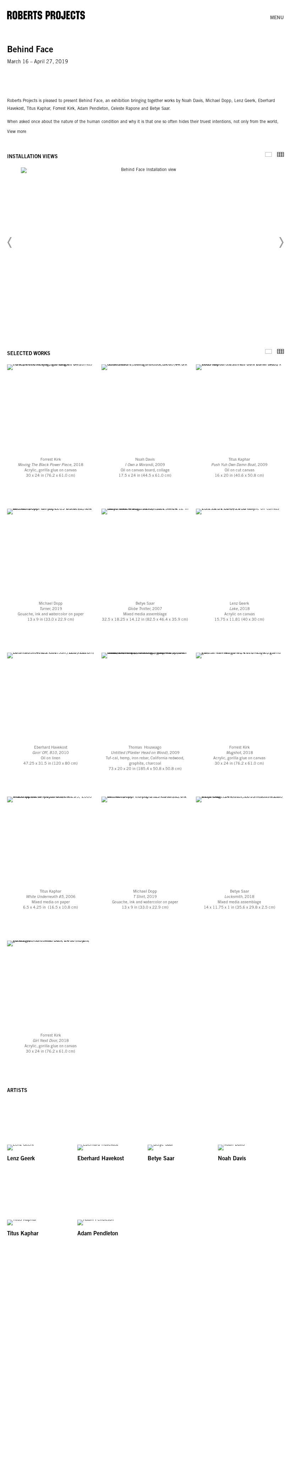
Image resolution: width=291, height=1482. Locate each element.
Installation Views (268, 154)
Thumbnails (280, 154)
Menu (277, 18)
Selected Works (268, 351)
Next (281, 242)
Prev (10, 242)
